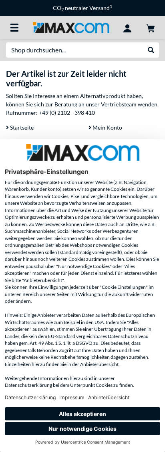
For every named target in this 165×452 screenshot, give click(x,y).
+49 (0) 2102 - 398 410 (67, 112)
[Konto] (127, 28)
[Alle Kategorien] (14, 27)
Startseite (21, 127)
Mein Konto (106, 127)
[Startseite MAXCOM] (70, 27)
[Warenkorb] (150, 28)
